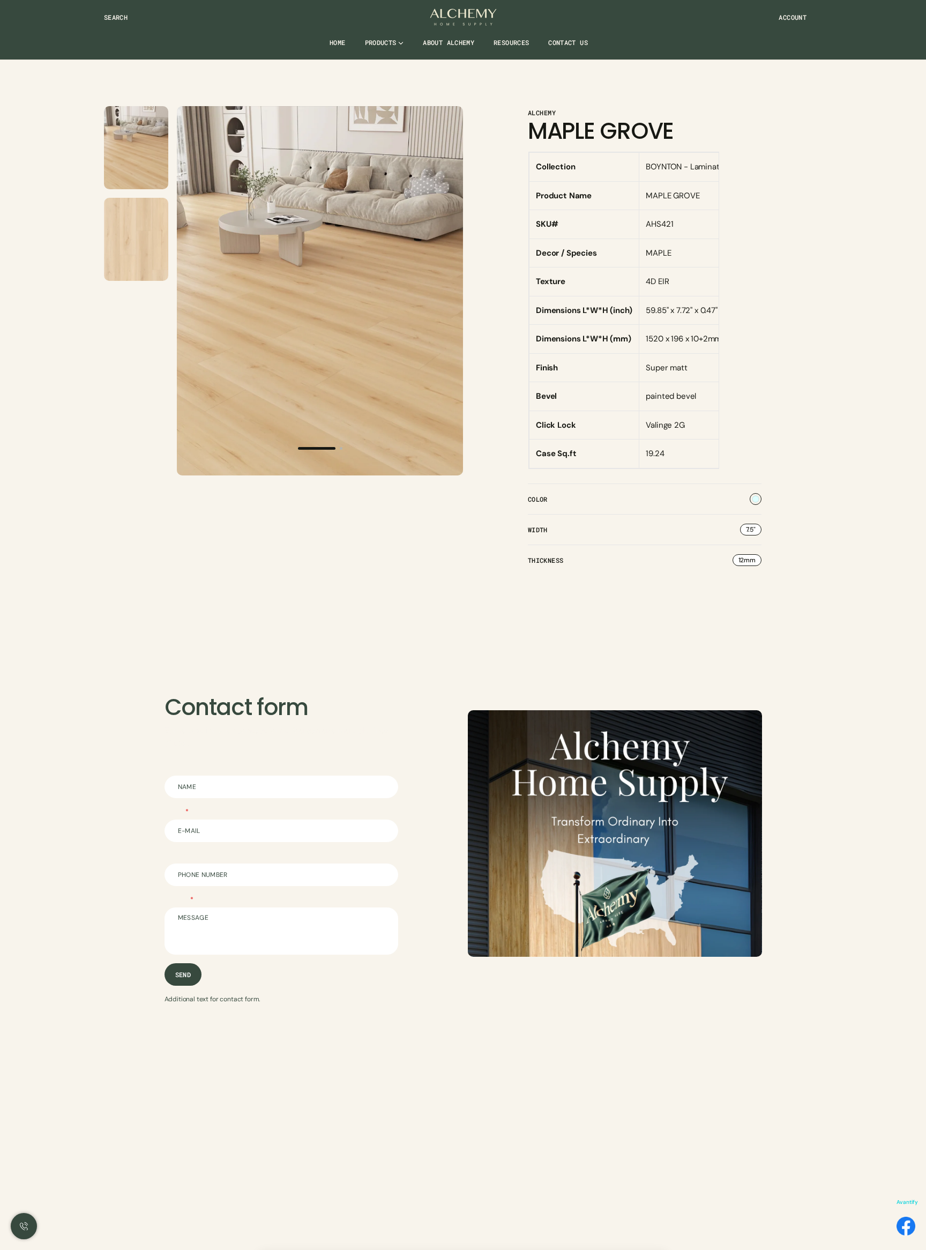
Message (178, 899)
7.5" (753, 530)
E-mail (175, 811)
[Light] (755, 499)
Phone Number (186, 855)
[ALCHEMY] (463, 17)
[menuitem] (337, 47)
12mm (749, 561)
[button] (116, 17)
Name (173, 767)
